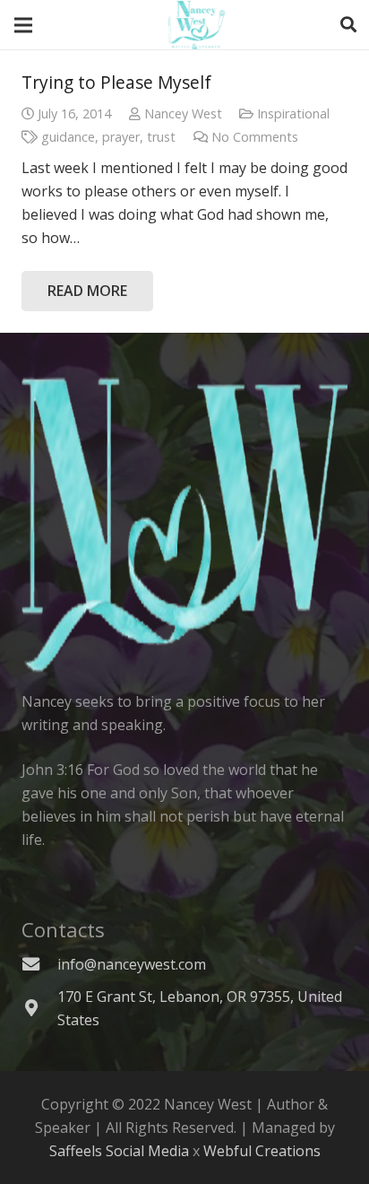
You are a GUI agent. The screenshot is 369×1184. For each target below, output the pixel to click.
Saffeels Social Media (119, 1151)
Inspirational (293, 113)
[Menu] (23, 25)
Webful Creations (262, 1151)
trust (161, 136)
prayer (121, 136)
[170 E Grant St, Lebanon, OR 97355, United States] (39, 1007)
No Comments (254, 136)
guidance (68, 136)
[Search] (348, 24)
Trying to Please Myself (116, 82)
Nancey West (183, 113)
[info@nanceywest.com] (39, 963)
